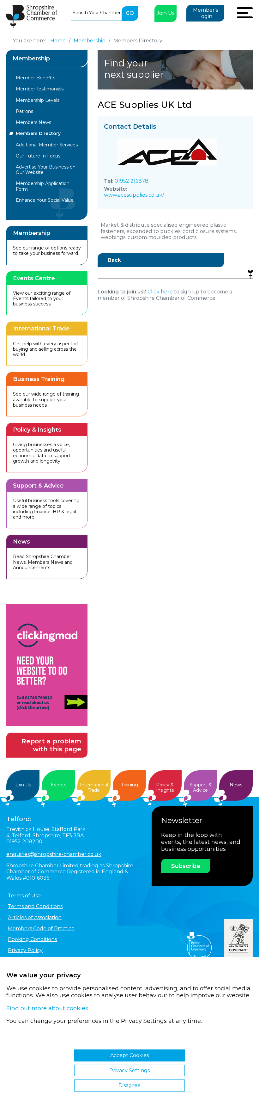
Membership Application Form (42, 186)
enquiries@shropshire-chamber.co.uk (53, 854)
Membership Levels (37, 100)
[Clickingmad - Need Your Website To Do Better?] (46, 665)
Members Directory (38, 133)
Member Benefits (35, 78)
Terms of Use (24, 896)
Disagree (129, 1085)
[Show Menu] (245, 12)
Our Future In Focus (38, 156)
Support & (201, 787)
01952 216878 (131, 181)
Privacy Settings (129, 1070)
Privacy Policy (25, 950)
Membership (31, 58)
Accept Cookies (129, 1055)
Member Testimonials (39, 89)
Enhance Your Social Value (45, 200)
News (236, 785)
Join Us (165, 13)
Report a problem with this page (51, 745)
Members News (33, 122)
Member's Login (205, 13)
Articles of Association (35, 917)
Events (58, 785)
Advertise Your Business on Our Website (45, 169)
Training (129, 785)
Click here (160, 292)
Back (114, 260)
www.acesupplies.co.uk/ (134, 195)
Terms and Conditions (35, 906)
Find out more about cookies (47, 1008)
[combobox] (96, 12)
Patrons (24, 111)
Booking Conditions (32, 939)
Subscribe (185, 866)
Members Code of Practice (41, 929)
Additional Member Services (47, 145)
